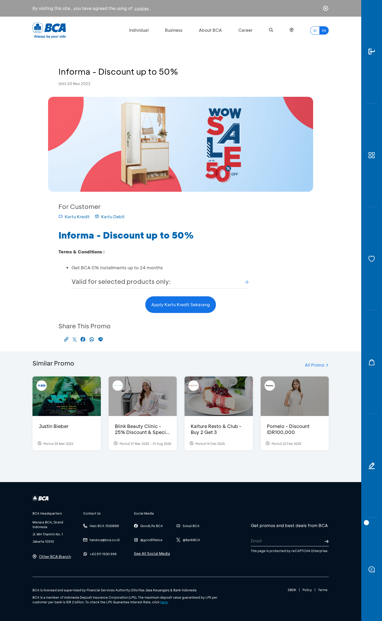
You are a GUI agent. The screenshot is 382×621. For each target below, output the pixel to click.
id (315, 30)
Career (245, 30)
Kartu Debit (113, 216)
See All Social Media (152, 553)
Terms (322, 590)
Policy (307, 590)
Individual (139, 30)
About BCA (210, 30)
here (164, 602)
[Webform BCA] (371, 465)
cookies (141, 8)
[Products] (371, 155)
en (324, 30)
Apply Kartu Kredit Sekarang (180, 304)
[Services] (371, 259)
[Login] (371, 52)
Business (173, 30)
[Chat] (371, 569)
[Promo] (371, 362)
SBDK (292, 590)
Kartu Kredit (77, 216)
